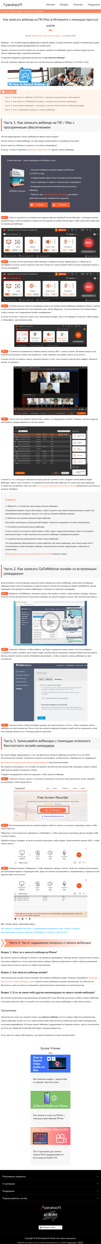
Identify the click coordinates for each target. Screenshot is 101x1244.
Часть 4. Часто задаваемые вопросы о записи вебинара (30, 110)
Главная (4, 11)
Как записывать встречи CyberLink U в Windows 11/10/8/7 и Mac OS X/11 (34, 932)
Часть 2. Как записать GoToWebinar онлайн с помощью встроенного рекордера (41, 101)
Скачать (40, 205)
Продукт (64, 5)
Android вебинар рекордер (55, 194)
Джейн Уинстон (38, 36)
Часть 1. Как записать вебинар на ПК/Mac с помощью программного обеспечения (42, 97)
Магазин (50, 5)
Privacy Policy (72, 1242)
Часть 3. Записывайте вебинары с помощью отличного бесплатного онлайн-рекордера (44, 106)
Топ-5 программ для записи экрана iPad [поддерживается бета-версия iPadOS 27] (48, 1155)
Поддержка (94, 5)
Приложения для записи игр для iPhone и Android (28, 554)
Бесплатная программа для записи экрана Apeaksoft (24, 762)
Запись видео (16, 11)
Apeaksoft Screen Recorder (39, 150)
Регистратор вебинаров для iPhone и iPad (55, 486)
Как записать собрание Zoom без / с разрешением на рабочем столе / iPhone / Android (40, 929)
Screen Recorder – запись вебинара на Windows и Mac (31, 160)
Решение (78, 5)
